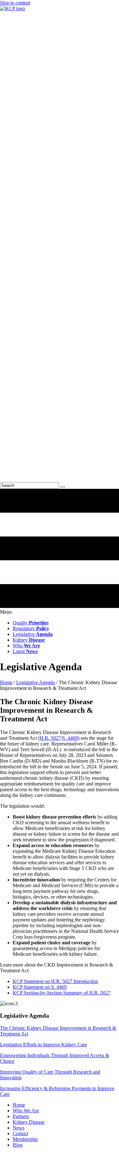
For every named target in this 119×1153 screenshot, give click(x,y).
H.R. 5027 (50, 738)
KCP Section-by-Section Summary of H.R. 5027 (61, 992)
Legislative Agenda (35, 682)
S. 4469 (70, 738)
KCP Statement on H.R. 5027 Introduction (55, 981)
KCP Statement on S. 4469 (40, 987)
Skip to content (15, 2)
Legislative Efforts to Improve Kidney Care (43, 1044)
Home (6, 682)
